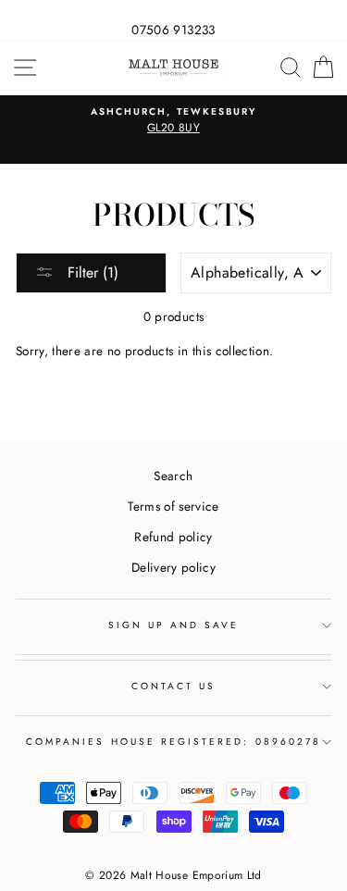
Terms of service (173, 506)
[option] (173, 121)
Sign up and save (174, 625)
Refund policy (173, 536)
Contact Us (174, 686)
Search (173, 475)
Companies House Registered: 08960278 (173, 742)
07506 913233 (173, 29)
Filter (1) (90, 272)
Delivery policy (173, 567)
